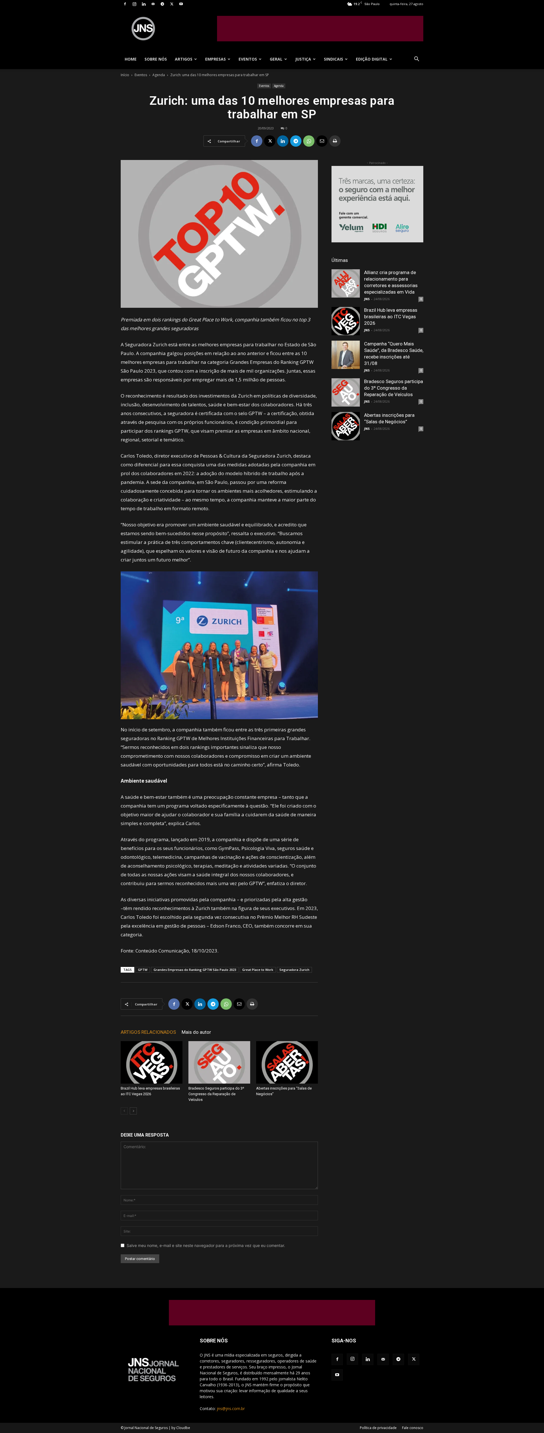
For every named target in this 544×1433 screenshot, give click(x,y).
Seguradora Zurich (294, 970)
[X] (171, 4)
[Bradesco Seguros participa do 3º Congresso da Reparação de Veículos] (219, 1062)
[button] (416, 59)
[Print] (335, 141)
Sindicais (333, 59)
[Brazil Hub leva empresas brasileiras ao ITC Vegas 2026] (151, 1062)
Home (131, 59)
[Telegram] (162, 4)
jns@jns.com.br (231, 1408)
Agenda (158, 74)
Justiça (303, 59)
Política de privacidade (378, 1427)
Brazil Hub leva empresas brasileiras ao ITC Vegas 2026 (390, 316)
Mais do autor (196, 1032)
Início (125, 74)
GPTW (142, 970)
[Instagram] (134, 4)
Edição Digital (372, 59)
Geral (276, 59)
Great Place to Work (257, 970)
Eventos (248, 59)
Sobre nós (155, 59)
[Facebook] (125, 4)
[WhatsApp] (308, 141)
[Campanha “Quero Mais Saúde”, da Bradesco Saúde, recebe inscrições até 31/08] (346, 355)
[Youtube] (181, 4)
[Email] (322, 141)
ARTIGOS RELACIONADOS (148, 1032)
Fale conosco (412, 1427)
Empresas (215, 59)
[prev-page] (124, 1110)
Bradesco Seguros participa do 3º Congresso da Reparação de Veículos (216, 1094)
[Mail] (153, 4)
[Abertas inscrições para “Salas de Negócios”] (287, 1062)
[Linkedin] (143, 4)
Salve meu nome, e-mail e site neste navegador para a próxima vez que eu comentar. (206, 1245)
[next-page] (133, 1110)
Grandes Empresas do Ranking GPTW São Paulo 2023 (195, 970)
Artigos (183, 59)
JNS (367, 299)
